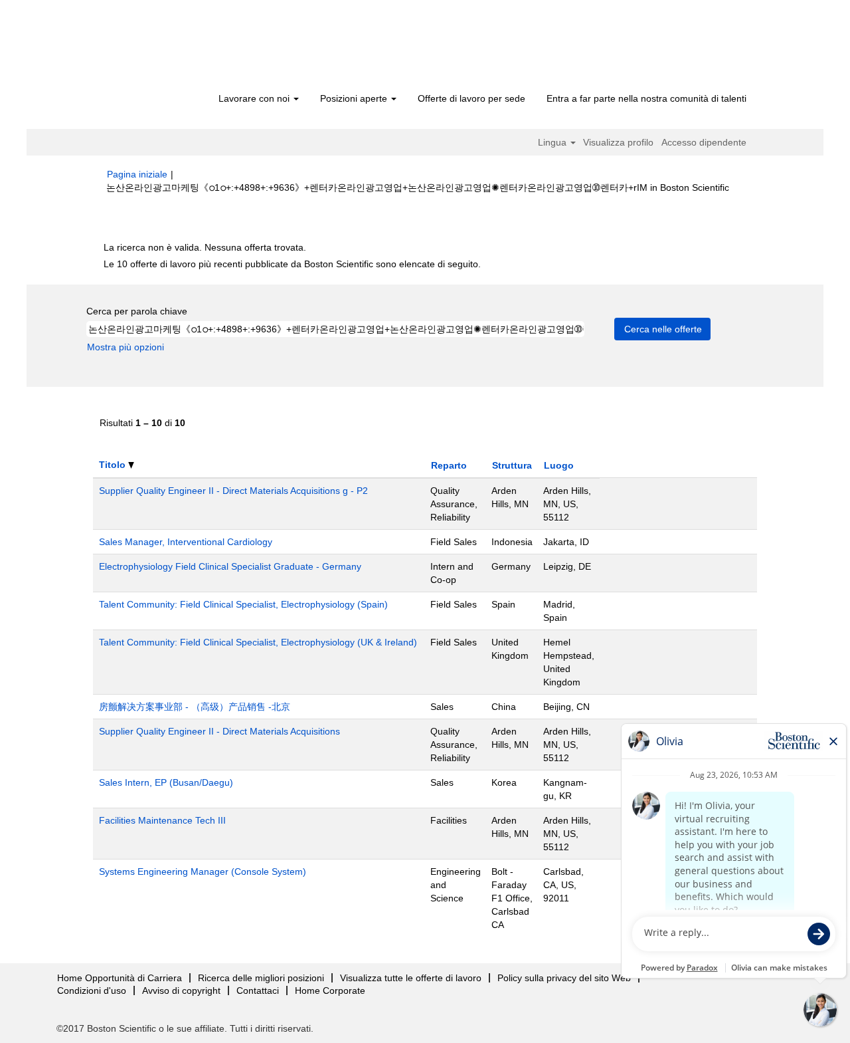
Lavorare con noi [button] (255, 98)
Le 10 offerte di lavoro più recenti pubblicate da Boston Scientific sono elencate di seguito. (292, 264)
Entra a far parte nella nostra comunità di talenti (646, 98)
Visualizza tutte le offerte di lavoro (410, 978)
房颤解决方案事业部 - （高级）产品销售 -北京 (194, 706)
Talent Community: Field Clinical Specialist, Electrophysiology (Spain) (243, 604)
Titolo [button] (113, 464)
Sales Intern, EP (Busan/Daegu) (166, 782)
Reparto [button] (449, 465)
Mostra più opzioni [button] (125, 347)
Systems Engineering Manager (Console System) (202, 871)
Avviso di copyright (181, 990)
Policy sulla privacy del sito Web (564, 978)
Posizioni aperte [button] (355, 98)
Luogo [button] (559, 465)
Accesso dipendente (703, 142)
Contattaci (257, 990)
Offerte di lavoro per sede (471, 98)
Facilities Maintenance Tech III (162, 820)
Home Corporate (330, 990)
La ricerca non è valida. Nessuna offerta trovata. (205, 247)
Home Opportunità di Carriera (119, 978)
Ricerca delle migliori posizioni (261, 978)
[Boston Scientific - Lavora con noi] (183, 48)
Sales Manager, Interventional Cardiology (185, 541)
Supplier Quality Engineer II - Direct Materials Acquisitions (219, 731)
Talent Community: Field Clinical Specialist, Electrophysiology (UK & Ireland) (258, 642)
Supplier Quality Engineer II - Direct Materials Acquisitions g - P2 (233, 490)
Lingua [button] (553, 142)
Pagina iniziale (137, 174)
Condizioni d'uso (91, 990)
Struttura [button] (512, 465)
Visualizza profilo (618, 142)
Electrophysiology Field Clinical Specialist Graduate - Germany (230, 566)
